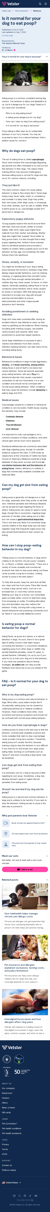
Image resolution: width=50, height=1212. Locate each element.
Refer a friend (8, 1107)
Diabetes (10, 420)
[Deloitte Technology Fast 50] (22, 1072)
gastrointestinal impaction (30, 519)
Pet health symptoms (11, 1133)
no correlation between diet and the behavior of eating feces (24, 465)
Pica (34, 374)
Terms (5, 1149)
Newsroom (7, 1093)
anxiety (5, 365)
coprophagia (38, 159)
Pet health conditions (11, 1128)
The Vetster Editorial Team (13, 43)
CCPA (4, 1154)
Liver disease (12, 429)
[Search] (40, 4)
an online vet (18, 664)
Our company (8, 1088)
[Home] (11, 4)
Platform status (9, 1170)
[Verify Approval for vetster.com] (19, 1059)
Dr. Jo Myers (7, 50)
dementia (40, 390)
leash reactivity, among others (29, 365)
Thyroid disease (13, 425)
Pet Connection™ (9, 1123)
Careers (5, 1098)
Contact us (7, 1165)
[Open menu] (45, 4)
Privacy (5, 1144)
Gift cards (6, 1112)
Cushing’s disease (14, 416)
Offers (5, 1103)
